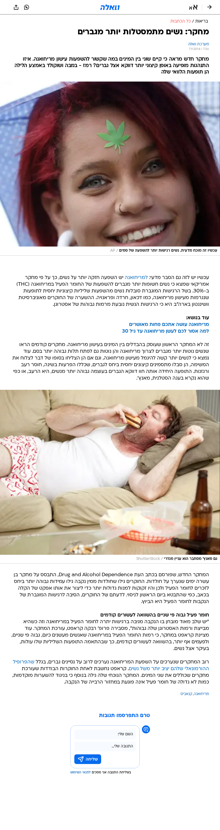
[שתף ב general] (16, 7)
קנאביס (186, 694)
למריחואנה (136, 277)
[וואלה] (110, 7)
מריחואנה (201, 694)
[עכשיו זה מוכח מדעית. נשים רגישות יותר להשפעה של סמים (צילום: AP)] (110, 169)
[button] (193, 7)
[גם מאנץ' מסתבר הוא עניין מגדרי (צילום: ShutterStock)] (110, 477)
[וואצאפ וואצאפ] (26, 7)
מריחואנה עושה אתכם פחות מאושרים (169, 324)
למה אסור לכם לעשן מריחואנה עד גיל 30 (165, 331)
